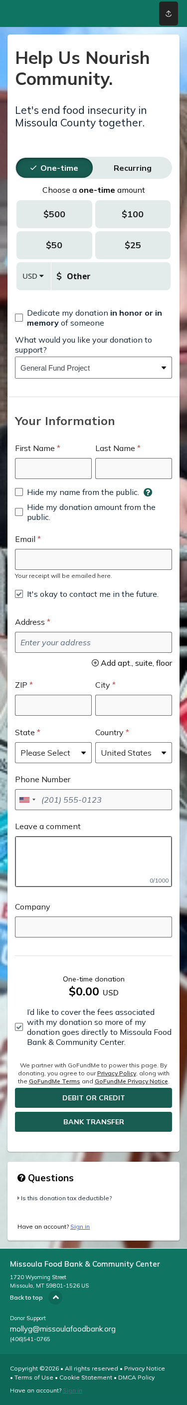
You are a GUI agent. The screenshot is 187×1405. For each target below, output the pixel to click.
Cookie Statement (85, 1377)
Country (109, 732)
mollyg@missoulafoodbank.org (63, 1329)
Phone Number (42, 779)
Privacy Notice (144, 1368)
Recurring (133, 168)
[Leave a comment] (93, 862)
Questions (49, 1178)
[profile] (136, 13)
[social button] (168, 13)
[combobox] (86, 367)
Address (30, 622)
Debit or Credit (93, 1097)
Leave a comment (48, 826)
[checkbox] (93, 318)
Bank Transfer (93, 1121)
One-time (59, 168)
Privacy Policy (116, 1073)
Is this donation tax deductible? (66, 1198)
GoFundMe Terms (54, 1081)
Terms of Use (33, 1377)
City (102, 685)
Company (32, 907)
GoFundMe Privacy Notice (131, 1081)
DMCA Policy (136, 1377)
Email (25, 539)
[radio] (59, 168)
